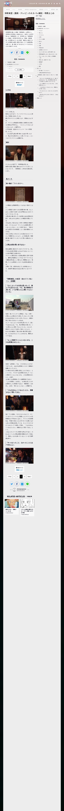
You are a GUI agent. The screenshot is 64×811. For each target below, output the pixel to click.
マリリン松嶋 (42, 39)
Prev (10, 76)
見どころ (39, 68)
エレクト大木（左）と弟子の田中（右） (47, 52)
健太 (40, 66)
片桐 (40, 45)
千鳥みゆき (41, 47)
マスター (10, 66)
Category (32, 3)
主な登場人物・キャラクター (13, 64)
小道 (40, 43)
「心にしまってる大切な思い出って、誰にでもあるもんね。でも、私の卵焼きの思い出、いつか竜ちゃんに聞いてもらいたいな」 (48, 80)
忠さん (40, 41)
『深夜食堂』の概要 (11, 62)
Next (29, 76)
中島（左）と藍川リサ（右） (45, 60)
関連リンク (39, 98)
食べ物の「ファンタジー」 (44, 70)
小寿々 (40, 37)
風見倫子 (41, 62)
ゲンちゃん (11, 70)
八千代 (40, 64)
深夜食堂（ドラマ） (41, 18)
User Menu (41, 3)
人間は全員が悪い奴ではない (45, 72)
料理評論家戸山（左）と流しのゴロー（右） (48, 54)
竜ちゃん (10, 68)
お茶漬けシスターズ (43, 49)
